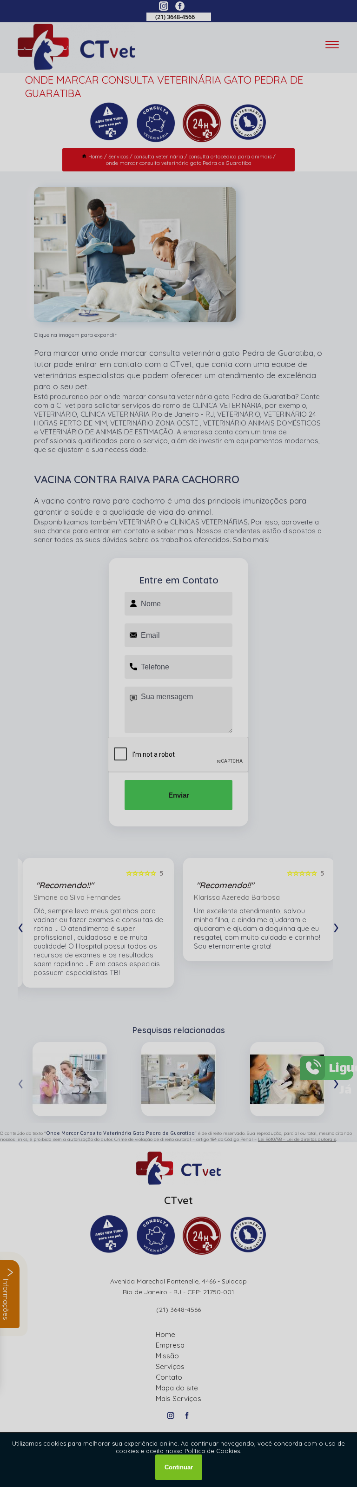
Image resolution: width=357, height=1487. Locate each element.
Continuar (179, 1467)
